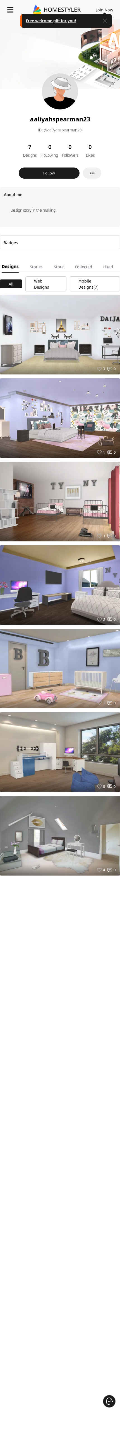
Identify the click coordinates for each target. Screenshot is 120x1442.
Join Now (104, 10)
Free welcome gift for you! (51, 20)
